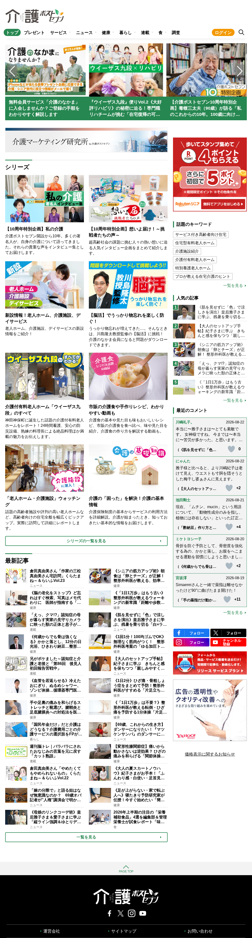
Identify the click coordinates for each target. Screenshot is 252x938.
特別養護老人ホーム (193, 268)
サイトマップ (123, 931)
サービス (58, 32)
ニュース (84, 32)
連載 (145, 32)
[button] (239, 71)
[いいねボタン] (231, 449)
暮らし (125, 32)
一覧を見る (233, 286)
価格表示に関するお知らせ (210, 754)
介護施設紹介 (187, 251)
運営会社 (51, 931)
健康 (106, 32)
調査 (176, 32)
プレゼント (34, 32)
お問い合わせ (200, 931)
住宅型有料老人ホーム (195, 243)
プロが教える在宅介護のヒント (202, 276)
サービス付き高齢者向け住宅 (200, 234)
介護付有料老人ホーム (195, 260)
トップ (12, 32)
